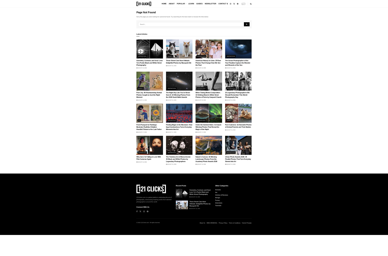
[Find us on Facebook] (227, 4)
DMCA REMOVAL (212, 223)
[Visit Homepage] (143, 4)
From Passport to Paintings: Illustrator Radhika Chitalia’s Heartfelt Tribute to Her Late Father (149, 127)
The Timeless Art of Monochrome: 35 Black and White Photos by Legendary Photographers (178, 159)
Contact (222, 4)
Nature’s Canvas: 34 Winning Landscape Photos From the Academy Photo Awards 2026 (206, 159)
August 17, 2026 (142, 132)
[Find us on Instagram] (230, 4)
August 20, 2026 (201, 100)
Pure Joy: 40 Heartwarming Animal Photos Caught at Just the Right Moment (149, 95)
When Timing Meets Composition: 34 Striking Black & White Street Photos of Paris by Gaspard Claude (208, 95)
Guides (199, 4)
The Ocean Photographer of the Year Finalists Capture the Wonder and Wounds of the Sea (237, 63)
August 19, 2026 (230, 100)
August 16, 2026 (230, 130)
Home (164, 4)
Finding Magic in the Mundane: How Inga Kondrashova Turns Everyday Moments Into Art (179, 127)
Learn (191, 4)
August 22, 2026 (171, 65)
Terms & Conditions (234, 223)
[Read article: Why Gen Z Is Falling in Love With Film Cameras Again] (149, 145)
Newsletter (210, 4)
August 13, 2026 (230, 164)
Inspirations (142, 56)
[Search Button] (251, 4)
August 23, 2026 (142, 68)
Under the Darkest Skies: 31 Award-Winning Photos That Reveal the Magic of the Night (208, 127)
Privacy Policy (223, 223)
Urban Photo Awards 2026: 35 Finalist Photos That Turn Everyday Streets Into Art (238, 159)
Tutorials (218, 205)
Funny (217, 200)
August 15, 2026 (171, 164)
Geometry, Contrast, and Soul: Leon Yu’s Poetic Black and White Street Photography (149, 63)
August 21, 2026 (142, 100)
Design (217, 197)
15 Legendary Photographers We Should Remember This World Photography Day (237, 95)
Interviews (218, 203)
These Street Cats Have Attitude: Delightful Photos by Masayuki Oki (199, 204)
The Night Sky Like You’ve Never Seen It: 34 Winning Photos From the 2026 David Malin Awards (178, 95)
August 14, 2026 (201, 164)
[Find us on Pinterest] (237, 4)
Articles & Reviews (221, 195)
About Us (202, 223)
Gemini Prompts (247, 223)
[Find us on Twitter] (234, 4)
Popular (181, 4)
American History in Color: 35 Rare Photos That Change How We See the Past (208, 63)
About (172, 4)
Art (139, 120)
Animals (170, 56)
